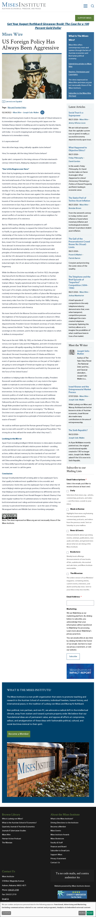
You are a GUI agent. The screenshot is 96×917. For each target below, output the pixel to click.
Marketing (71, 609)
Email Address (74, 597)
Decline (82, 913)
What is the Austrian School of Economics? (19, 823)
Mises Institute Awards (59, 835)
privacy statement (77, 647)
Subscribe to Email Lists (60, 851)
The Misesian (76, 573)
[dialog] (48, 909)
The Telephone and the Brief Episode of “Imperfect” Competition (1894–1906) (79, 282)
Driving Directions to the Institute (64, 823)
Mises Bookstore (57, 839)
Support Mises (84, 18)
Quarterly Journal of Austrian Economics (18, 827)
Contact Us (55, 863)
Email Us (5, 899)
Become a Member (18, 734)
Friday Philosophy (76, 158)
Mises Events (55, 831)
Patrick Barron (74, 258)
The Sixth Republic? (78, 430)
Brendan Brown (75, 208)
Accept (90, 913)
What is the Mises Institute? (61, 819)
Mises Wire (12, 34)
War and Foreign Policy (17, 108)
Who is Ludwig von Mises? (12, 819)
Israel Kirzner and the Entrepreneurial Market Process (80, 390)
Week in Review (77, 509)
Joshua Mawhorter (76, 296)
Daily (72, 491)
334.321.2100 (13, 890)
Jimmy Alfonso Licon (77, 123)
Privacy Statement (58, 859)
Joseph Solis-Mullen (31, 113)
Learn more (71, 631)
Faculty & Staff (56, 843)
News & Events (77, 531)
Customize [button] (6, 913)
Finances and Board (58, 847)
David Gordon (74, 161)
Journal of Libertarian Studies (14, 831)
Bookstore (75, 552)
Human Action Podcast (11, 839)
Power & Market (75, 255)
